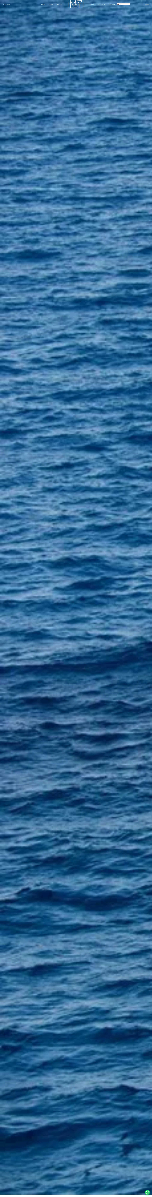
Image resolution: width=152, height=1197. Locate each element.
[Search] (4, 4)
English (120, 4)
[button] (147, 1192)
